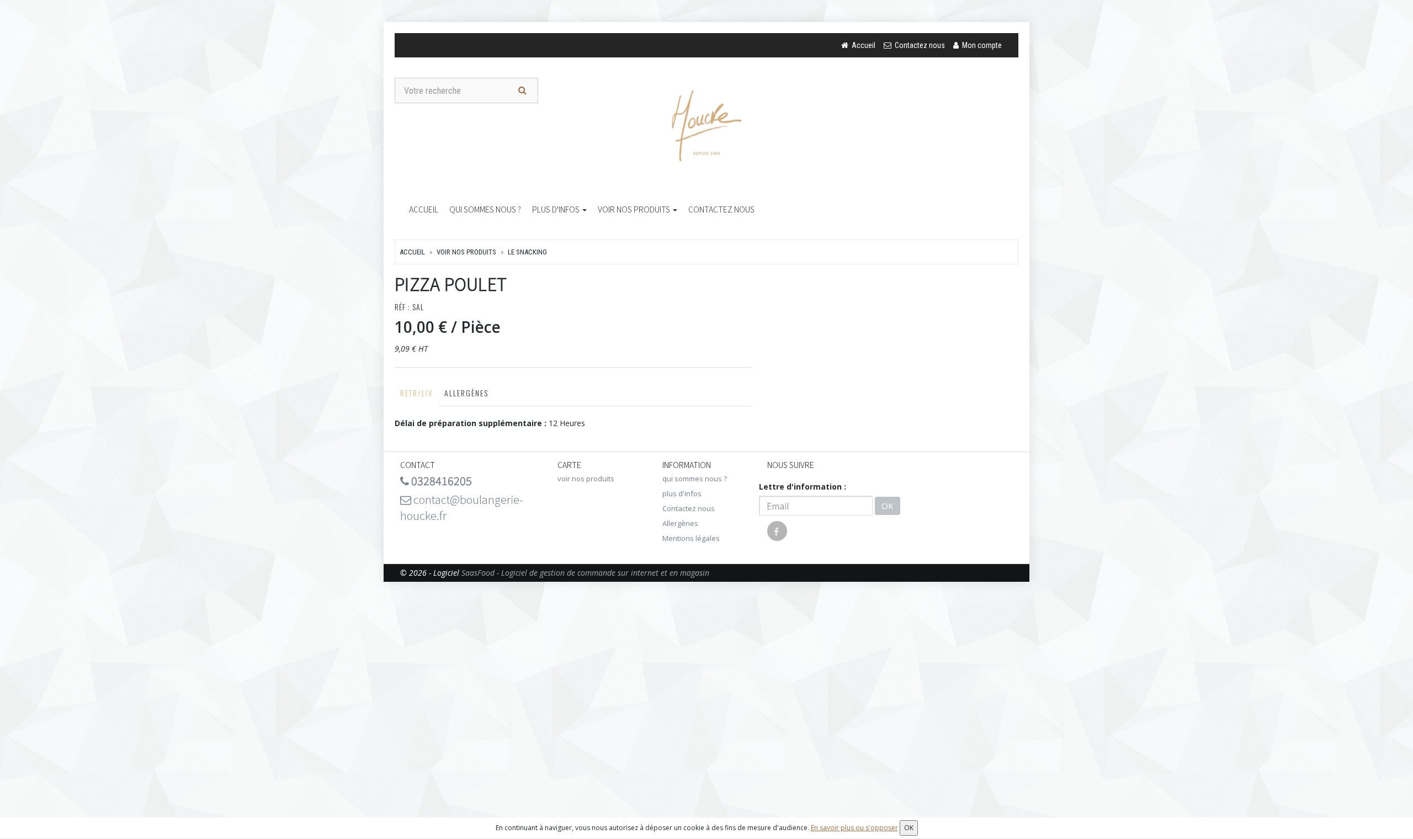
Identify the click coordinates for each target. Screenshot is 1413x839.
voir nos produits (635, 209)
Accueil (423, 209)
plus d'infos (556, 209)
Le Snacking (527, 252)
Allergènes (466, 393)
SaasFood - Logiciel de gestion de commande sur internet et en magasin (585, 572)
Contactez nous (721, 209)
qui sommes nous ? (485, 209)
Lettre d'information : (802, 486)
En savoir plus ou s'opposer (854, 827)
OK (887, 505)
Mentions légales (691, 538)
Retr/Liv (416, 393)
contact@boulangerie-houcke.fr (461, 507)
